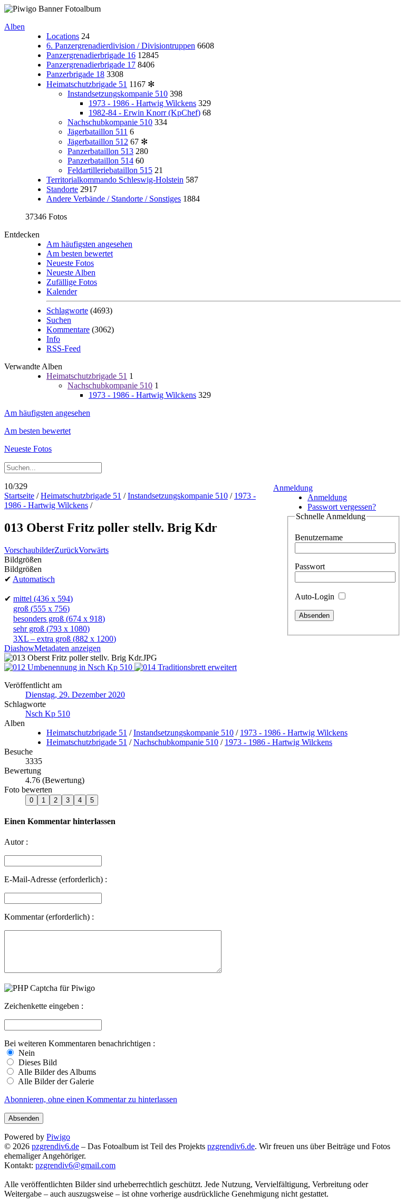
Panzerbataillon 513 (100, 151)
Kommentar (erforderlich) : (49, 916)
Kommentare (68, 329)
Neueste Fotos (70, 263)
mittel (43, 598)
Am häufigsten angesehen (89, 244)
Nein (25, 1052)
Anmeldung (293, 487)
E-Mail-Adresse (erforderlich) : (55, 879)
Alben (14, 26)
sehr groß (51, 628)
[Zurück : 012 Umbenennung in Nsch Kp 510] (69, 667)
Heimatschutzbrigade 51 (86, 84)
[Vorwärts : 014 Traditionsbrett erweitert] (185, 667)
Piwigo (58, 1136)
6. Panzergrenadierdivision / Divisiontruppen (120, 45)
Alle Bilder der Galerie (55, 1081)
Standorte (62, 189)
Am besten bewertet (79, 253)
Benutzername (319, 537)
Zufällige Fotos (71, 282)
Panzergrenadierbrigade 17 (91, 64)
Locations (62, 36)
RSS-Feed (63, 348)
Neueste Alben (70, 272)
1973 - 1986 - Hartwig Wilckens (142, 103)
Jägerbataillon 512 (98, 141)
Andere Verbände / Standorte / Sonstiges (113, 198)
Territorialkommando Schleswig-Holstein (115, 179)
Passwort (310, 566)
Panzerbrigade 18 (75, 74)
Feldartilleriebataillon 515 (110, 170)
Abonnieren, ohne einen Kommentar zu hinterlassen (90, 1099)
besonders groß (59, 618)
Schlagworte (67, 310)
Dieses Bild (36, 1062)
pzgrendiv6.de (55, 1146)
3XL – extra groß (64, 638)
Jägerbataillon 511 (98, 131)
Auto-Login (315, 596)
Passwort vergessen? (341, 506)
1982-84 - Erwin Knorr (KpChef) (144, 112)
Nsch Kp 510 (47, 713)
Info (53, 339)
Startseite (19, 495)
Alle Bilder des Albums (56, 1071)
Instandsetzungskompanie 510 (118, 93)
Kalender (61, 291)
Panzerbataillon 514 (100, 160)
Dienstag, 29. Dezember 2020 (75, 694)
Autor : (16, 841)
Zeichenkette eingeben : (43, 1005)
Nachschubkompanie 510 (110, 122)
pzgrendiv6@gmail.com (75, 1165)
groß (41, 608)
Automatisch (34, 579)
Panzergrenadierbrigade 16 (91, 55)
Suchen (58, 320)
